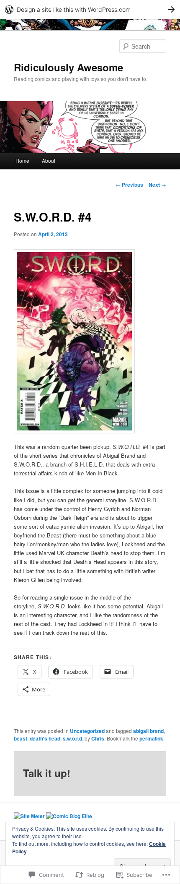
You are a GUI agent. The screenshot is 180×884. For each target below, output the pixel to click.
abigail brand (148, 731)
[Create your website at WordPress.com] (90, 9)
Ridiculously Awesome (68, 67)
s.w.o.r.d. (73, 738)
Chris (97, 738)
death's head (45, 738)
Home (22, 160)
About (48, 160)
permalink (151, 738)
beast (20, 738)
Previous (129, 184)
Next (157, 184)
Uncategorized (87, 731)
